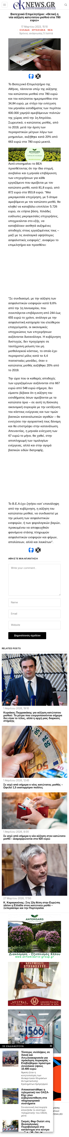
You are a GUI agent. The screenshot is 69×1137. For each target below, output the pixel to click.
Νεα (50, 30)
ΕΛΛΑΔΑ (25, 30)
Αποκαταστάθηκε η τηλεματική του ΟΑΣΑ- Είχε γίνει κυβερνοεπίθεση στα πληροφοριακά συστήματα (35, 1096)
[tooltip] (31, 76)
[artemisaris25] (34, 936)
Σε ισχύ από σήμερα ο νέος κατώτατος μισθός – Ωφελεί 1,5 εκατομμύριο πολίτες (33, 786)
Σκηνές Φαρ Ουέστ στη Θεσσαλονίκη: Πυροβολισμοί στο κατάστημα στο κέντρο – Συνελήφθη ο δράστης (35, 1128)
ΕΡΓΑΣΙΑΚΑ (38, 30)
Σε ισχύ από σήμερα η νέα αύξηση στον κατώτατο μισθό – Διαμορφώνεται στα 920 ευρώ (34, 837)
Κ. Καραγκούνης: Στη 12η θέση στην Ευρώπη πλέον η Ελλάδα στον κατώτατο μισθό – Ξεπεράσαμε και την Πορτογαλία (31, 905)
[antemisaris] (34, 154)
